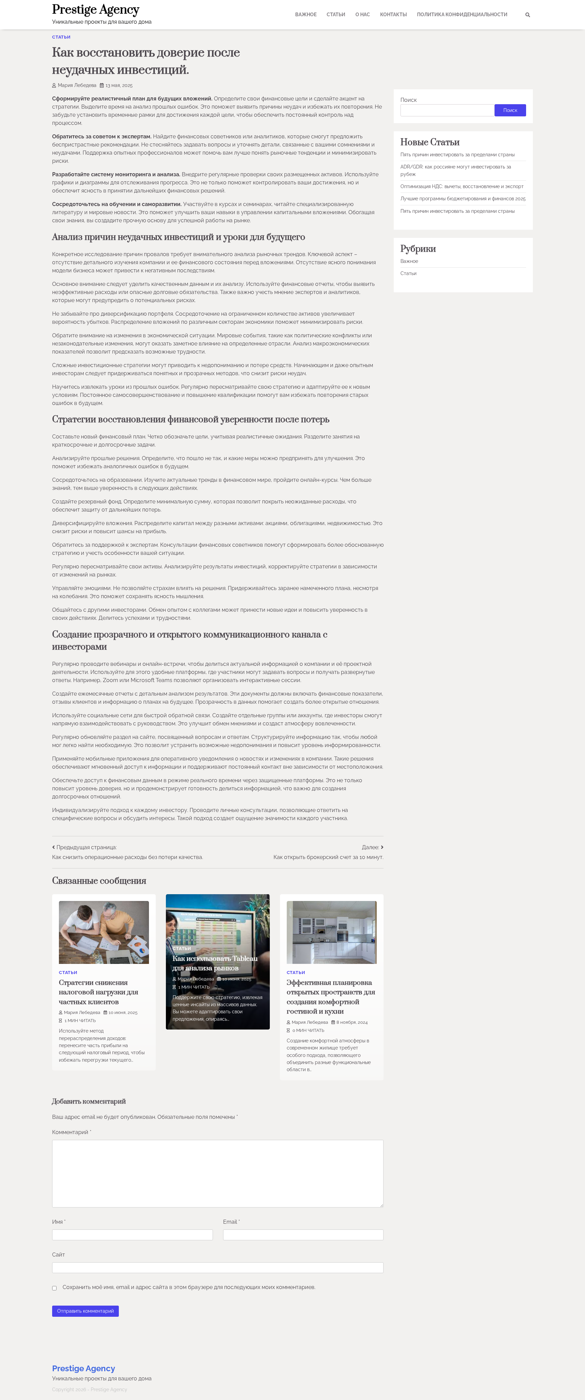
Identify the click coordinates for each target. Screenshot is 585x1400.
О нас (362, 14)
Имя (59, 1222)
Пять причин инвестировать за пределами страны (457, 154)
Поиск (408, 100)
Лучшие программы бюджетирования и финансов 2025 (463, 198)
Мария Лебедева (77, 85)
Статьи (336, 14)
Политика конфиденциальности (462, 14)
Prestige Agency (95, 10)
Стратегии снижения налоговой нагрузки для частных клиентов (98, 992)
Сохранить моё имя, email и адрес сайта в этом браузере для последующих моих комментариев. (189, 1287)
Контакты (393, 14)
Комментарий (71, 1132)
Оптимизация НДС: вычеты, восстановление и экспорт (462, 186)
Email (231, 1222)
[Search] (528, 15)
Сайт (58, 1254)
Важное (306, 14)
